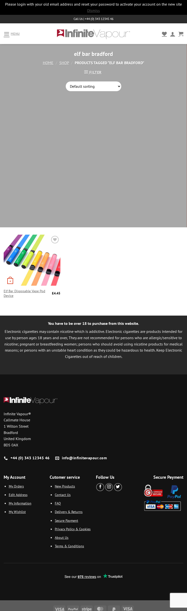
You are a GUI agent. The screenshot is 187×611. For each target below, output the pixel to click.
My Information (20, 503)
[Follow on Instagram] (109, 487)
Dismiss (93, 10)
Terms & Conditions (69, 546)
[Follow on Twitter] (118, 487)
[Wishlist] (164, 33)
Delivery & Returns (69, 511)
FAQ (58, 503)
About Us (61, 537)
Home (48, 62)
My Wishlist (17, 511)
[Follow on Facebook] (100, 487)
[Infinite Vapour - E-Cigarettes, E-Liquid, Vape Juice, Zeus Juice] (93, 33)
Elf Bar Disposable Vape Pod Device (24, 293)
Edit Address (18, 494)
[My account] (172, 33)
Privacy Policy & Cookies (73, 529)
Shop (64, 62)
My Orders (16, 486)
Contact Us (63, 494)
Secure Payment (66, 520)
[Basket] (180, 33)
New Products (65, 486)
